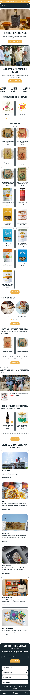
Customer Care (7, 677)
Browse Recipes (6, 509)
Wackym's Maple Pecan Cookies (22, 142)
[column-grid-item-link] (15, 460)
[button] (26, 693)
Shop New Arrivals (14, 41)
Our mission (6, 682)
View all (14, 291)
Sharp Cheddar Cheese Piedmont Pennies (7, 285)
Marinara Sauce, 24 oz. (22, 202)
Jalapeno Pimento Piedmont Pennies (7, 264)
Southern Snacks (22, 316)
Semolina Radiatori (22, 264)
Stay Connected (7, 668)
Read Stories (5, 541)
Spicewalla (22, 114)
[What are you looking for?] (28, 5)
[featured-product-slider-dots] (2, 357)
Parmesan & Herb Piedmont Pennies (22, 244)
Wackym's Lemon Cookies (8, 161)
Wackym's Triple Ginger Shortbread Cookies (22, 183)
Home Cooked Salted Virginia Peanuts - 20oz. (22, 426)
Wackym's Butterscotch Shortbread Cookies (22, 162)
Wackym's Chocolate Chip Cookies (8, 142)
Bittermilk (7, 114)
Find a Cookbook (6, 573)
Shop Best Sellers (14, 80)
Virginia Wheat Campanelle (7, 224)
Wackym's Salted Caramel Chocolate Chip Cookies (8, 183)
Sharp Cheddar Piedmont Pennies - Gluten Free (8, 203)
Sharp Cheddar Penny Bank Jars (22, 224)
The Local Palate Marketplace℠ (17, 686)
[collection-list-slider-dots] (6, 118)
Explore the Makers (6, 477)
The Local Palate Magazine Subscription (19, 393)
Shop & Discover (7, 672)
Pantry (7, 316)
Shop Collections (6, 604)
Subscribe (14, 660)
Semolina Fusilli (7, 243)
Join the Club (5, 634)
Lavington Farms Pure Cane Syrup (8, 426)
